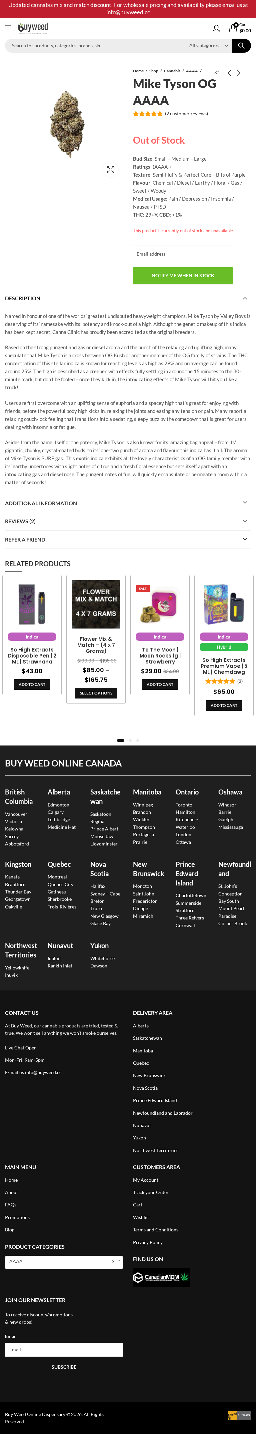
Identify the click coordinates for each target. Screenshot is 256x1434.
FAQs (10, 1204)
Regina (97, 821)
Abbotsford (17, 843)
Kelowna (14, 828)
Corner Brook (232, 923)
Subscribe (64, 1367)
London (183, 834)
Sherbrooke (60, 899)
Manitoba (147, 792)
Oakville (13, 906)
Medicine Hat (62, 827)
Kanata (12, 876)
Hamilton (185, 812)
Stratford (185, 910)
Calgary (56, 812)
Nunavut (142, 1125)
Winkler (141, 819)
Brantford (15, 884)
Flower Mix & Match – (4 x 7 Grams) (96, 645)
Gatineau (57, 891)
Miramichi (144, 916)
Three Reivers (190, 917)
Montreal (57, 876)
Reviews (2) (20, 521)
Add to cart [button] (32, 684)
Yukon (139, 1137)
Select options (96, 693)
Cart (137, 1204)
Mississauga (230, 827)
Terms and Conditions (155, 1229)
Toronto (184, 804)
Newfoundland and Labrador (163, 1113)
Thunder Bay (18, 891)
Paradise (227, 916)
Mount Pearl (231, 908)
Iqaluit (54, 958)
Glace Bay (100, 923)
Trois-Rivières (62, 906)
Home (138, 70)
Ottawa (183, 842)
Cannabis (172, 70)
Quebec (59, 864)
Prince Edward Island (187, 873)
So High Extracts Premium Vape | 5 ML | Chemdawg (224, 666)
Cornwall (185, 925)
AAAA (192, 70)
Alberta (59, 792)
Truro (96, 908)
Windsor (227, 804)
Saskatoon (100, 814)
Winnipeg (143, 804)
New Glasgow (104, 916)
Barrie (224, 812)
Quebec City (60, 884)
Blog (9, 1229)
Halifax (97, 886)
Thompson (144, 827)
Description (22, 298)
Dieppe (140, 908)
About (11, 1192)
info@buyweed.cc (43, 1072)
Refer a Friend (25, 539)
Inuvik (11, 975)
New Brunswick (149, 1075)
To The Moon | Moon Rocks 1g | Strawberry (160, 656)
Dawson (98, 965)
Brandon (142, 812)
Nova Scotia (145, 1088)
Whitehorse (102, 958)
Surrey (12, 836)
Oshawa (230, 792)
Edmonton (58, 804)
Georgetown (18, 899)
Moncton (142, 886)
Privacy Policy (148, 1242)
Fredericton (145, 901)
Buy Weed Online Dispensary (35, 1414)
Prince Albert (104, 828)
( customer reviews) (186, 113)
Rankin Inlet (60, 965)
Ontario (187, 792)
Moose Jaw (101, 836)
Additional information (41, 503)
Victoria (13, 821)
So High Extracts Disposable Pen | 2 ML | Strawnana (32, 656)
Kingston (18, 864)
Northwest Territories (155, 1150)
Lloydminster (104, 843)
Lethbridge (59, 819)
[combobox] (64, 1262)
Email (11, 1336)
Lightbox (110, 169)
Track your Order (151, 1192)
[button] (121, 740)
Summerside (188, 903)
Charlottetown (191, 895)
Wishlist (141, 1217)
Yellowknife (17, 967)
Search (241, 46)
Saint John (143, 893)
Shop (153, 70)
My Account (145, 1180)
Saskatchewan (147, 1038)
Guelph (225, 819)
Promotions (17, 1217)
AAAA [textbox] (62, 1261)
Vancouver (16, 814)
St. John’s (227, 886)
